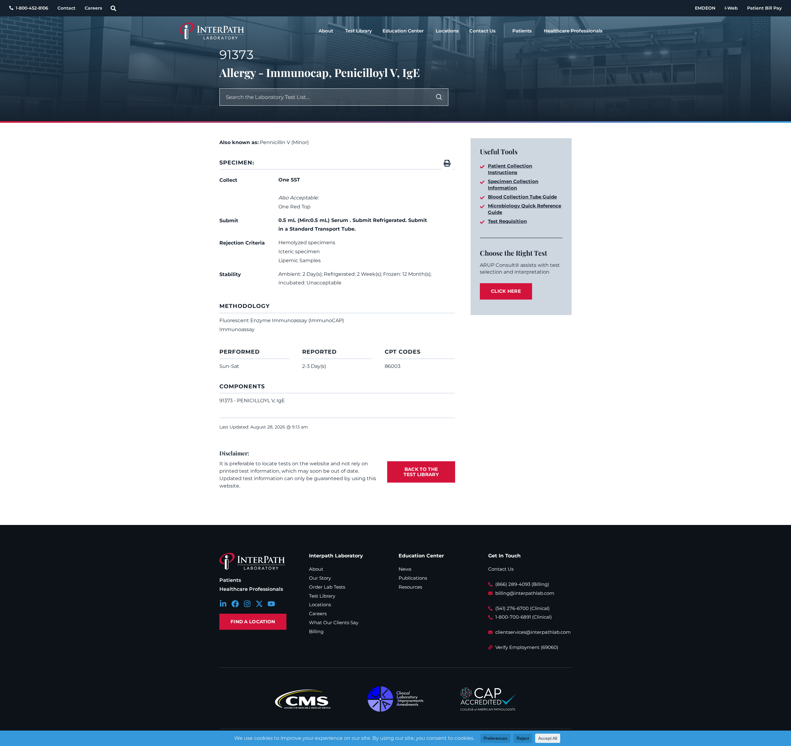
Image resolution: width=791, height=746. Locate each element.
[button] (113, 8)
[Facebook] (235, 603)
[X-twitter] (259, 603)
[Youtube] (271, 603)
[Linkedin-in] (223, 603)
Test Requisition (507, 221)
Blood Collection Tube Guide (522, 197)
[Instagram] (247, 603)
